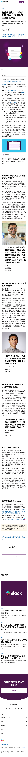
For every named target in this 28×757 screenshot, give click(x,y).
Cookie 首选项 (12, 747)
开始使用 (21, 2)
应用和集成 (21, 34)
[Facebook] (12, 708)
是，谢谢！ (14, 551)
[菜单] (26, 2)
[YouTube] (18, 708)
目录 (2, 69)
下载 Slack (3, 744)
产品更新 (4, 34)
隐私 (2, 747)
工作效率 (14, 36)
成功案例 (20, 36)
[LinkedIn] (6, 708)
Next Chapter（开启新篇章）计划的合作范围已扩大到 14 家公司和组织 (13, 627)
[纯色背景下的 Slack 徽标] (14, 593)
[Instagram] (9, 708)
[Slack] (4, 2)
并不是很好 (14, 556)
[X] (15, 708)
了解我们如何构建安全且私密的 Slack (11, 81)
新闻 (3, 8)
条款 (6, 747)
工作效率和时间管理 (10, 538)
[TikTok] (21, 708)
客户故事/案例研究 (12, 34)
